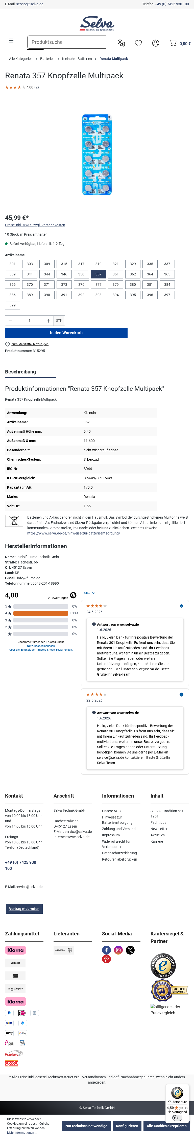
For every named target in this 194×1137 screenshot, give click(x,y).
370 (30, 284)
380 (133, 284)
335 (150, 264)
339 (13, 274)
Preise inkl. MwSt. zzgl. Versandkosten (35, 225)
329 (133, 264)
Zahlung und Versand (119, 829)
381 (150, 284)
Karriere (157, 841)
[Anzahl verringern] (10, 320)
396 (150, 295)
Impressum (111, 835)
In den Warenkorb (66, 332)
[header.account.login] (154, 42)
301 (13, 264)
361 (116, 274)
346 (64, 274)
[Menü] (11, 41)
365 (167, 274)
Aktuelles (158, 835)
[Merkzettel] (137, 42)
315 (64, 264)
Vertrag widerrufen (24, 909)
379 (116, 284)
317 (81, 264)
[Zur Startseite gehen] (97, 23)
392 (81, 295)
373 (64, 284)
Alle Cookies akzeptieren (167, 1126)
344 (47, 274)
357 (98, 274)
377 (98, 284)
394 (116, 295)
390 (47, 295)
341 (30, 274)
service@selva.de (29, 4)
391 (64, 295)
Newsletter (159, 829)
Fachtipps (158, 822)
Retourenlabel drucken (119, 859)
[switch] (177, 1118)
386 (13, 295)
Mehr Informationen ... (22, 1132)
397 (167, 295)
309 (47, 264)
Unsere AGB (111, 811)
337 (167, 264)
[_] (97, 155)
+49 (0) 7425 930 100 (172, 4)
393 (98, 295)
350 (81, 274)
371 (47, 284)
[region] (97, 155)
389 (30, 295)
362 (133, 274)
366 (13, 284)
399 (13, 305)
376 (81, 284)
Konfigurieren (127, 1126)
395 (133, 295)
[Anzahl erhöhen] (48, 320)
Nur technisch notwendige (86, 1126)
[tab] (30, 372)
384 (167, 284)
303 (30, 264)
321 (116, 264)
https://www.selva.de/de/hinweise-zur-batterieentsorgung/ (73, 533)
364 (150, 274)
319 (98, 264)
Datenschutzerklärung (119, 853)
